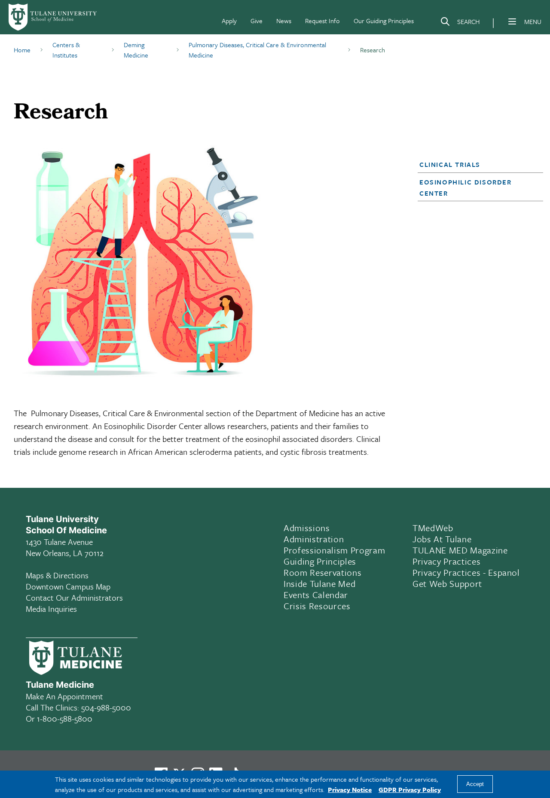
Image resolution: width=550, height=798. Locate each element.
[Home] (53, 17)
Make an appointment (64, 696)
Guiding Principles (320, 561)
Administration (314, 538)
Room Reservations (322, 572)
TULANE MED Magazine (460, 550)
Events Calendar (316, 594)
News (283, 20)
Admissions (307, 527)
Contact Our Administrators (74, 597)
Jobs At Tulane (441, 538)
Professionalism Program (334, 550)
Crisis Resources (317, 605)
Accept (475, 784)
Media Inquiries (51, 608)
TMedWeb (432, 527)
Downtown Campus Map (68, 586)
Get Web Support (447, 583)
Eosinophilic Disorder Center (465, 187)
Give (257, 20)
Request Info (322, 20)
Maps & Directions (57, 575)
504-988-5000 (106, 707)
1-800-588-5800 (64, 718)
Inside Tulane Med (319, 583)
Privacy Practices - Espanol (466, 572)
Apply (229, 20)
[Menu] (512, 21)
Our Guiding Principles (384, 20)
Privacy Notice (350, 789)
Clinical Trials (449, 164)
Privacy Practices (446, 561)
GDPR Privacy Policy (410, 789)
